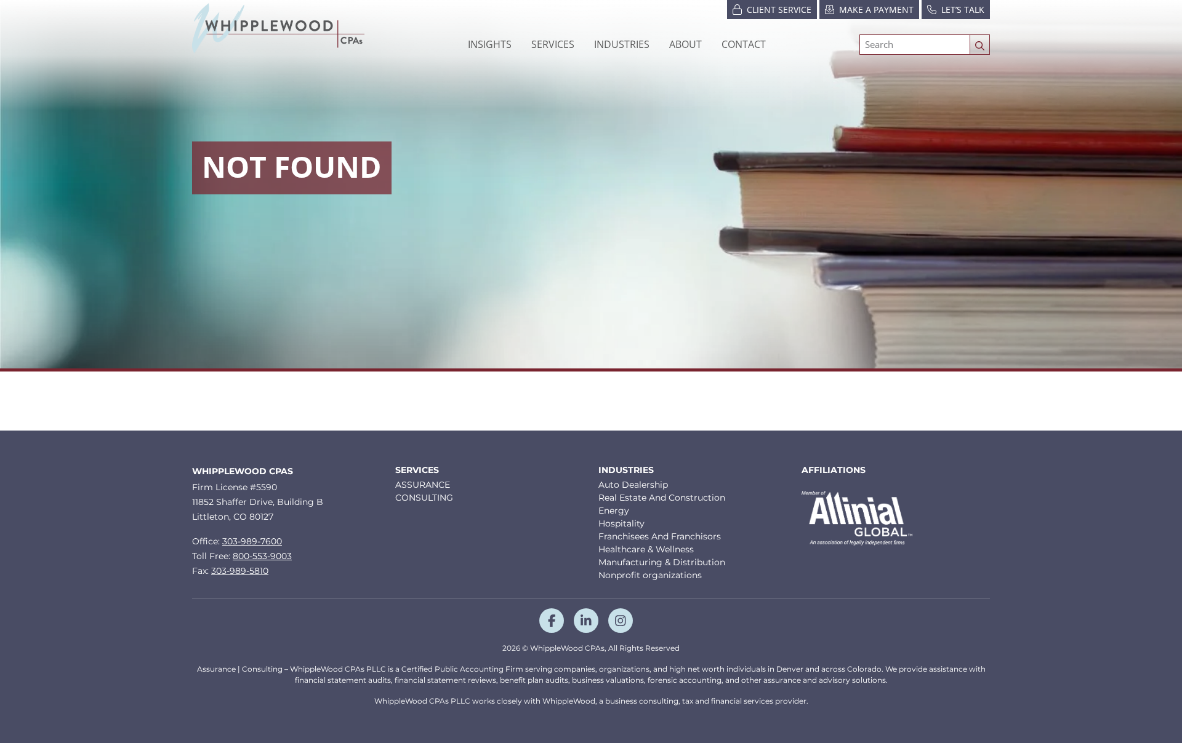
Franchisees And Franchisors (659, 536)
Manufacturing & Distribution (661, 562)
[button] (621, 44)
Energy (613, 510)
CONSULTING (424, 497)
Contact (744, 44)
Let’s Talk (962, 9)
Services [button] (552, 44)
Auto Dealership (633, 484)
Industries (626, 470)
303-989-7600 (252, 541)
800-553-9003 (262, 556)
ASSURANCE (422, 484)
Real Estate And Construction (661, 497)
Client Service (779, 9)
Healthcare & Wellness (646, 549)
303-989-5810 (239, 570)
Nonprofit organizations (650, 575)
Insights (490, 44)
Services (417, 470)
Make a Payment (876, 9)
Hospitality (621, 523)
